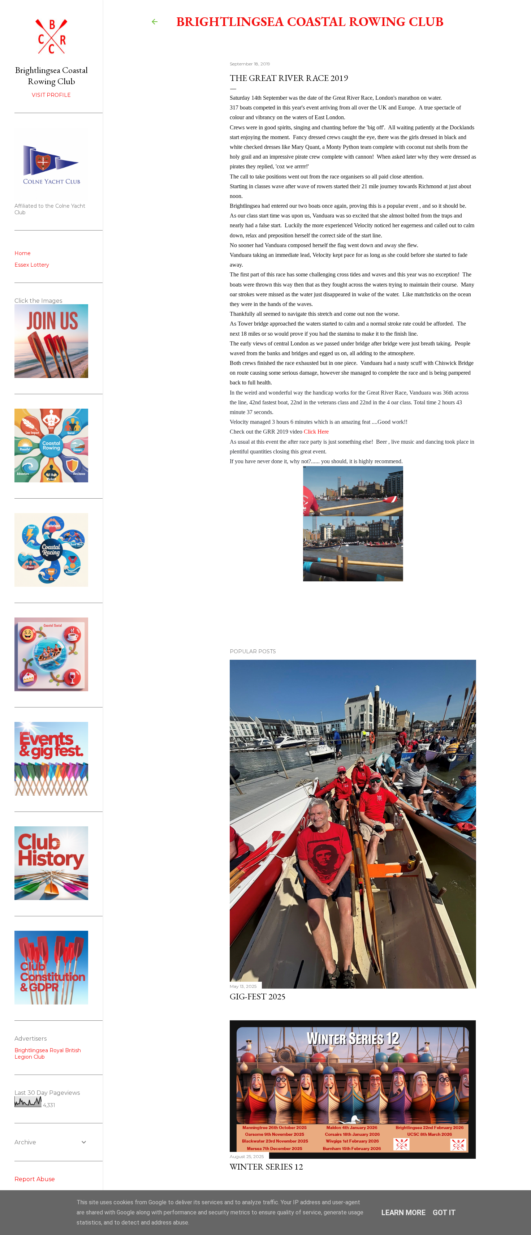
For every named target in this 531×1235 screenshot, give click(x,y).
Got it (444, 1212)
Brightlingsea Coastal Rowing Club (310, 21)
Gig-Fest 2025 (258, 996)
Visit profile (51, 95)
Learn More (403, 1212)
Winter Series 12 (266, 1166)
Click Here (316, 432)
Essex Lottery (31, 265)
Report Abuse (34, 1179)
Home (22, 253)
